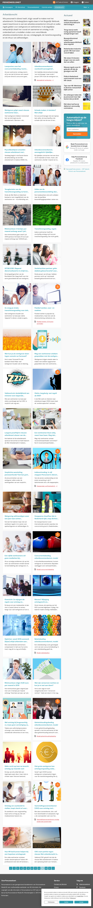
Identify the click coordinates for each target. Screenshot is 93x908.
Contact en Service (60, 884)
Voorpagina (9, 7)
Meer (85, 7)
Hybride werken (47, 7)
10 (46, 868)
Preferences (51, 902)
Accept (81, 902)
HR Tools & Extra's (62, 2)
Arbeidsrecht (59, 7)
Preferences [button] (73, 898)
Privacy (56, 887)
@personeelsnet (84, 884)
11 (49, 868)
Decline (66, 902)
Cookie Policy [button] (80, 896)
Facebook (82, 887)
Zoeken (86, 2)
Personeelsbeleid (33, 7)
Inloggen (76, 2)
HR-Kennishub (20, 7)
